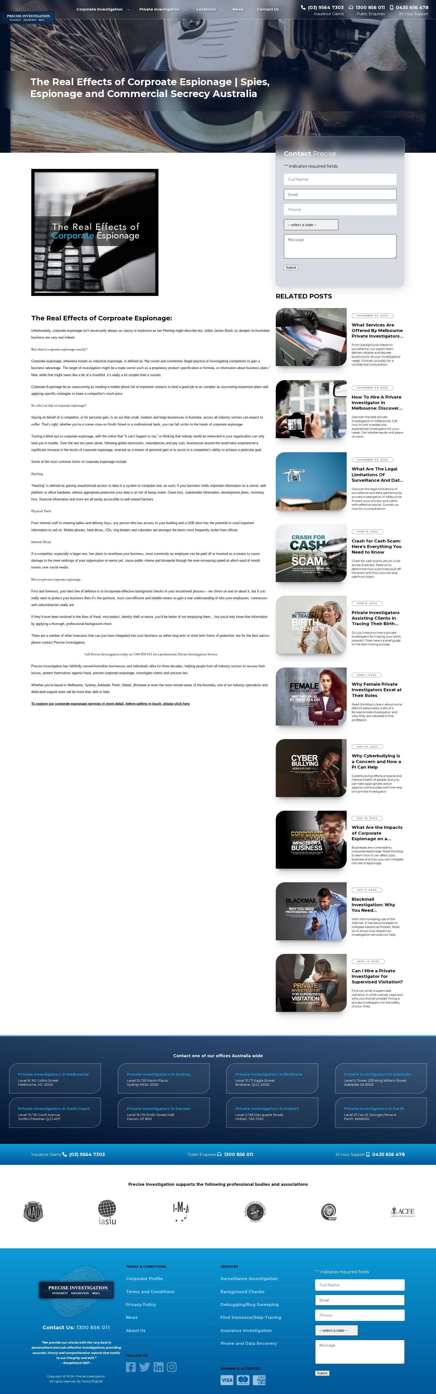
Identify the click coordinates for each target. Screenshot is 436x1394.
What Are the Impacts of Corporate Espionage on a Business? (377, 833)
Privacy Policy (141, 1304)
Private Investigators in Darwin (158, 1108)
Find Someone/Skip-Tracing (251, 1317)
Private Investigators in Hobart (267, 1108)
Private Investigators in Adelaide (377, 1074)
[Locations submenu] (221, 9)
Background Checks (242, 1291)
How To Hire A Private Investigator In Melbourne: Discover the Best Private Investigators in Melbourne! (376, 403)
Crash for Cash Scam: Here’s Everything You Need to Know (376, 546)
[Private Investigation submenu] (185, 9)
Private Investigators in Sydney (158, 1074)
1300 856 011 (370, 7)
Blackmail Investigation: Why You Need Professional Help (373, 905)
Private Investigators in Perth (374, 1108)
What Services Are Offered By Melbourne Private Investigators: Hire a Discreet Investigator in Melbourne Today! (377, 330)
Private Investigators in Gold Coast (54, 1108)
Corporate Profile (144, 1278)
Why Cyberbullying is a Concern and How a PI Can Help (376, 761)
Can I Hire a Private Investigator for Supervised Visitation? (377, 976)
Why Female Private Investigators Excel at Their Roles (377, 690)
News (132, 1317)
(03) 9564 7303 (326, 7)
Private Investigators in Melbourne (53, 1074)
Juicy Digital (92, 1381)
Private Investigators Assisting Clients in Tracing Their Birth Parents (376, 618)
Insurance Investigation (246, 1330)
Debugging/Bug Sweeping (250, 1304)
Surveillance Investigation (249, 1278)
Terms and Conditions (150, 1291)
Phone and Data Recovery (249, 1343)
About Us (136, 1330)
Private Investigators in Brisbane (268, 1074)
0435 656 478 (412, 7)
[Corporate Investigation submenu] (128, 9)
